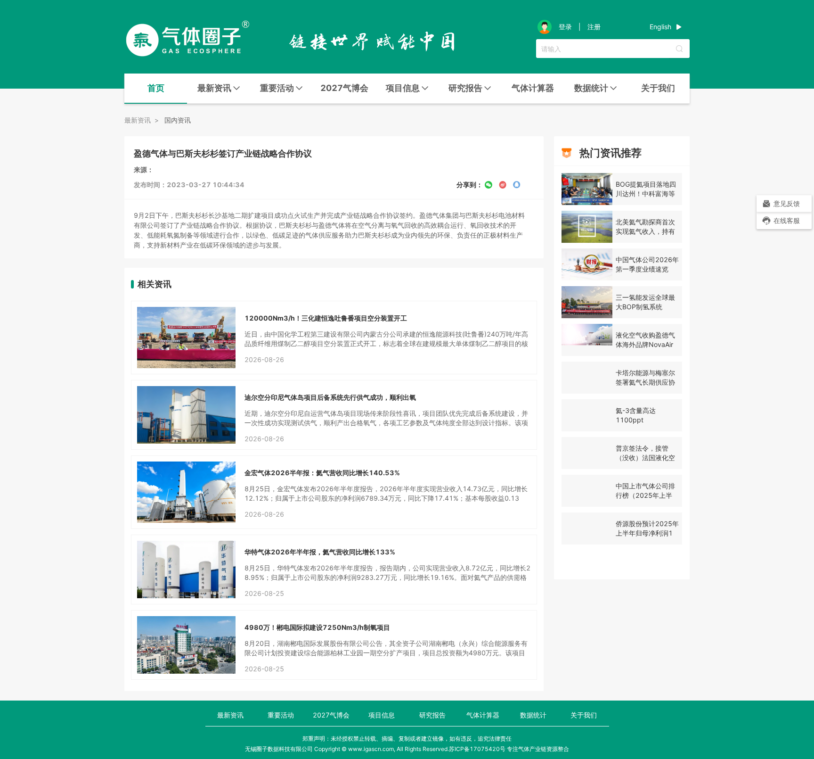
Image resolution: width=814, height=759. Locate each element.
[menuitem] (155, 89)
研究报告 (432, 715)
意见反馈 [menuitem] (786, 203)
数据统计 (533, 715)
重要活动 (281, 715)
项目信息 (381, 715)
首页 (155, 88)
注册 (594, 27)
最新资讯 (230, 715)
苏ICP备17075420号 (477, 748)
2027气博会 (344, 88)
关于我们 (658, 88)
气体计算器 (533, 88)
